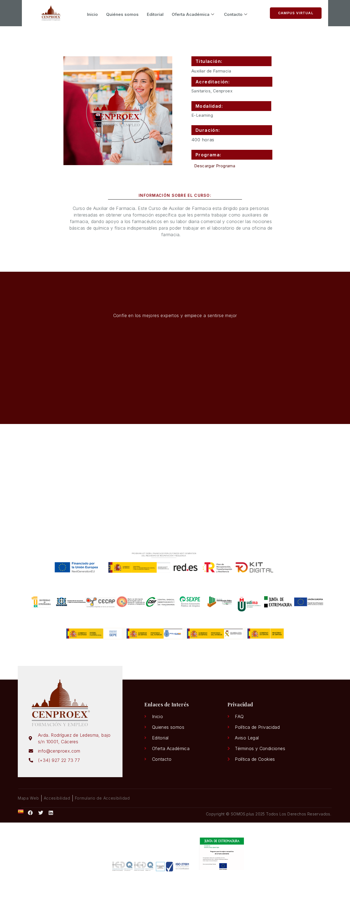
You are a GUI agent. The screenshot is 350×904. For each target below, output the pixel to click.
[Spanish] (21, 811)
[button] (231, 61)
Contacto (233, 14)
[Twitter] (40, 812)
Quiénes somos (122, 14)
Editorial (155, 14)
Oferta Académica (190, 14)
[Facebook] (30, 812)
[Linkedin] (51, 812)
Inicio (92, 14)
